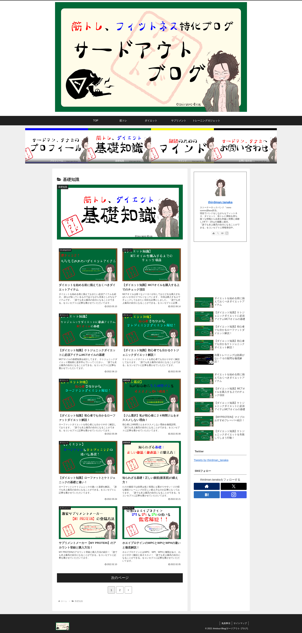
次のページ (120, 578)
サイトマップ (240, 623)
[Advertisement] (220, 269)
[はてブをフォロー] (222, 233)
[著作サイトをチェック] (213, 233)
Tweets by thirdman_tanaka (211, 460)
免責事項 (225, 623)
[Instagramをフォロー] (227, 233)
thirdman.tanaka (220, 202)
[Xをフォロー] (218, 233)
